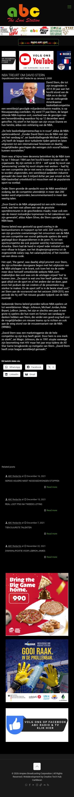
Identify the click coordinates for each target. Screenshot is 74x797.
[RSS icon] (48, 784)
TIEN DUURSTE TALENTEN (18, 527)
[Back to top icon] (37, 766)
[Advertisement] (37, 423)
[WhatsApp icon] (26, 784)
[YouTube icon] (33, 784)
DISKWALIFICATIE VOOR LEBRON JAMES (25, 550)
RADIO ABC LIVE (39, 42)
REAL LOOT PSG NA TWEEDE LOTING (23, 504)
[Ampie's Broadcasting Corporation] (27, 13)
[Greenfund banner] (37, 701)
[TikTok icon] (40, 784)
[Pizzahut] (37, 635)
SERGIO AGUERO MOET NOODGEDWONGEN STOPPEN (32, 481)
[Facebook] (37, 741)
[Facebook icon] (30, 784)
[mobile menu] (69, 7)
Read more (52, 487)
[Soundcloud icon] (44, 784)
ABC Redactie (14, 476)
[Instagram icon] (37, 784)
